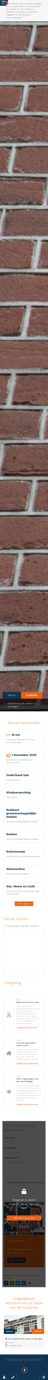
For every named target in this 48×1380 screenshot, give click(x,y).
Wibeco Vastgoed (24, 1376)
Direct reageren (24, 904)
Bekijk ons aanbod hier (28, 1063)
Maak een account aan (24, 1218)
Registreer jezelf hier (27, 1028)
